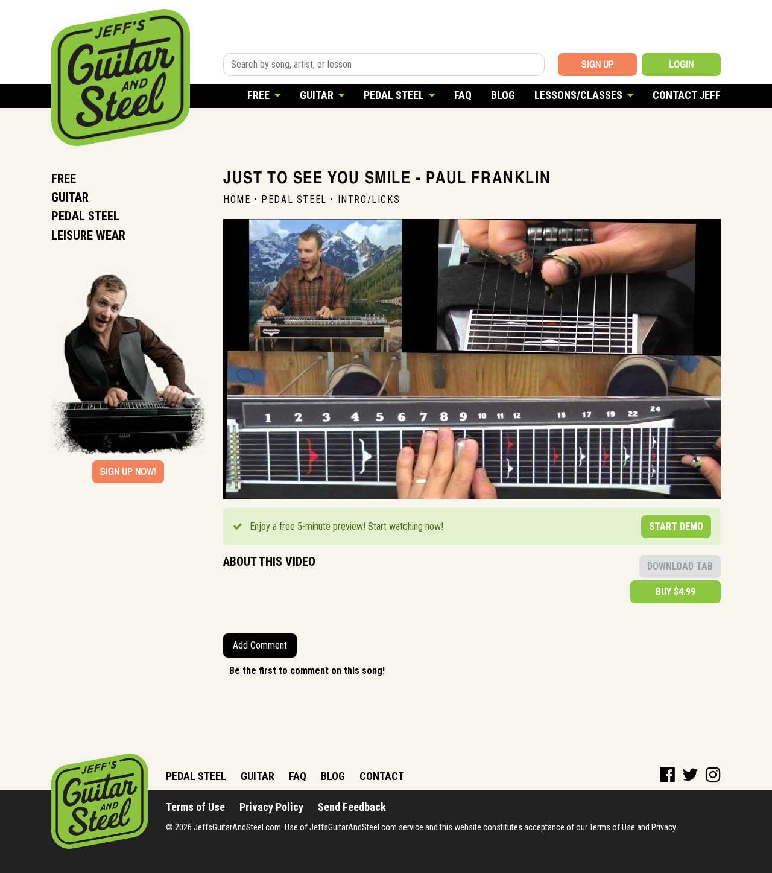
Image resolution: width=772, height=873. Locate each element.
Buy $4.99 (675, 591)
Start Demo (676, 526)
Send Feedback (352, 807)
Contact (381, 776)
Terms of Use (195, 807)
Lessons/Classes (579, 95)
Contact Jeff (687, 95)
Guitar (318, 95)
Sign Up (597, 64)
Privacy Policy (271, 807)
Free (259, 95)
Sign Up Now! (128, 471)
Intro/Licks (369, 199)
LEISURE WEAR (88, 235)
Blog (503, 95)
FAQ (463, 95)
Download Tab (680, 566)
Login (681, 64)
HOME (236, 199)
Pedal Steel (395, 95)
